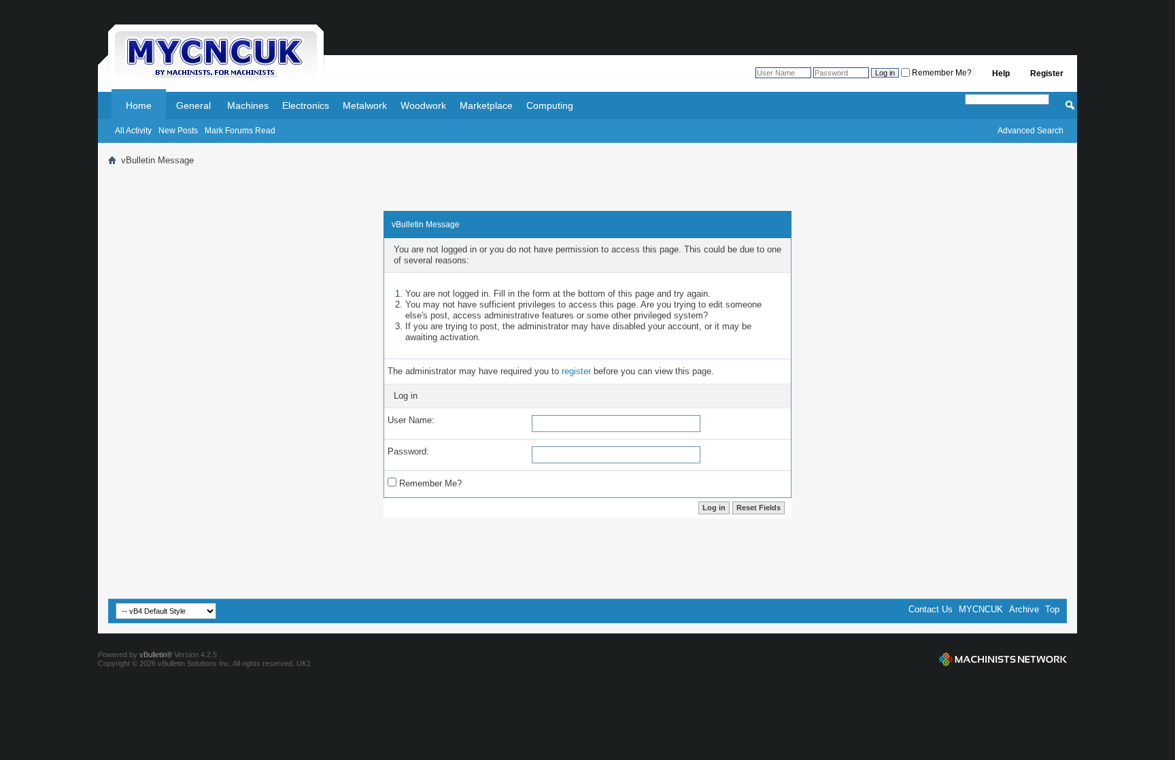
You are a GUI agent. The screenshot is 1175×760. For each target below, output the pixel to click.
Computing (549, 105)
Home (139, 105)
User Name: (411, 420)
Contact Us (930, 609)
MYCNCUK (981, 609)
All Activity (133, 130)
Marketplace (486, 105)
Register (1046, 73)
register (576, 371)
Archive (1024, 609)
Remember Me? (941, 73)
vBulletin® (155, 654)
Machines (248, 105)
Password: (408, 451)
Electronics (305, 105)
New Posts (178, 130)
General (193, 105)
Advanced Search (1030, 130)
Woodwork (423, 105)
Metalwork (365, 105)
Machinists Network (1003, 659)
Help (1001, 73)
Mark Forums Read (240, 130)
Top (1052, 609)
